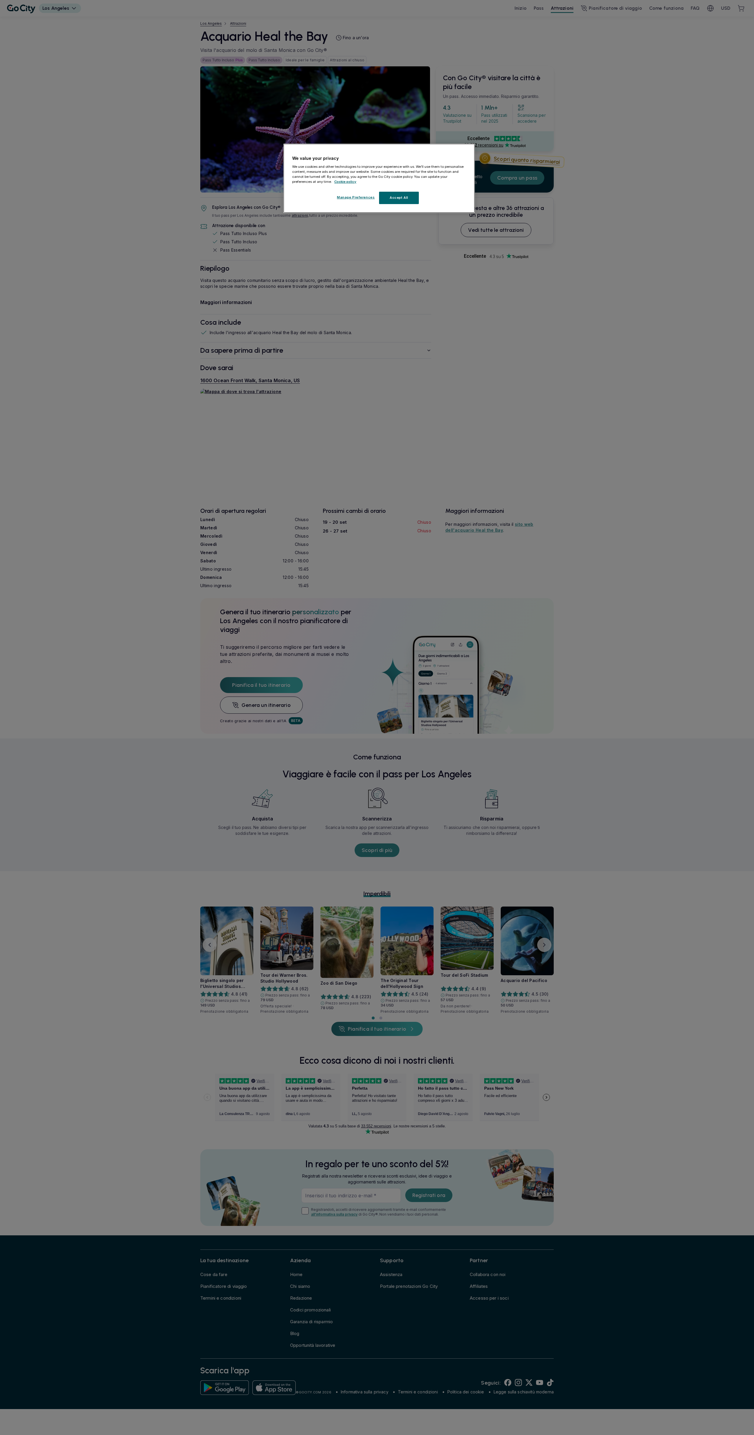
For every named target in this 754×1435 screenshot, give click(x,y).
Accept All (399, 197)
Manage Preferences (356, 197)
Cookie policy (345, 181)
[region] (379, 178)
